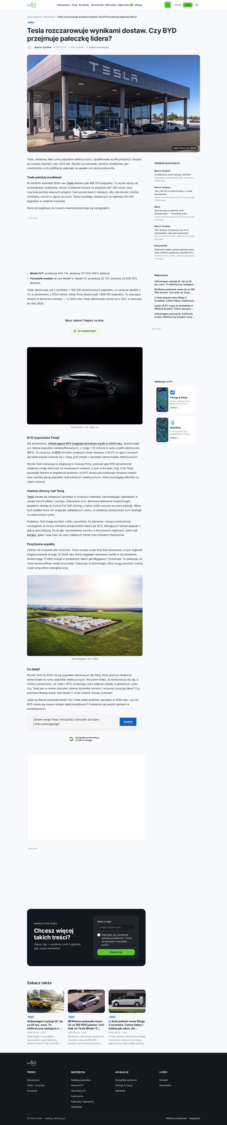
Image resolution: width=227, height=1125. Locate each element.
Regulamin (194, 1118)
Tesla (70, 183)
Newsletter (166, 1085)
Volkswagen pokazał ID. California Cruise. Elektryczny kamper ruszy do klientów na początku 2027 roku (175, 315)
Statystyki (76, 1106)
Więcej (138, 5)
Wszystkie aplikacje (126, 1080)
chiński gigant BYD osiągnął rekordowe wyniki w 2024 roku (85, 443)
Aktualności (63, 5)
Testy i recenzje (36, 1085)
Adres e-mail (104, 921)
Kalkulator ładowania (82, 1101)
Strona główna (34, 16)
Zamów (128, 721)
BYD (58, 452)
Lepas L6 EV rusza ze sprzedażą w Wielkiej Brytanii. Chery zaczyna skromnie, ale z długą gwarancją (173, 307)
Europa (31, 535)
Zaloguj (177, 5)
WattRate (120, 1090)
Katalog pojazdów (80, 1080)
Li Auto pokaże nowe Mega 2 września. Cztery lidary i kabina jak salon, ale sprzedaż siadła (174, 299)
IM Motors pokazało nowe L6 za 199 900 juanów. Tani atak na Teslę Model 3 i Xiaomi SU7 (174, 291)
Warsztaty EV (78, 1090)
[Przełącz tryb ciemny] (197, 5)
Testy (74, 5)
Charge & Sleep (123, 1085)
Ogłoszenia (125, 5)
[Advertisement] (84, 241)
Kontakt (164, 1080)
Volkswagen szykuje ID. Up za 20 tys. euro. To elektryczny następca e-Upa (173, 283)
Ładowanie (77, 1096)
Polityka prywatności (176, 1118)
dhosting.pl (59, 1118)
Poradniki (84, 5)
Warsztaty (110, 5)
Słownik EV (77, 1085)
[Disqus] (86, 796)
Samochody (97, 5)
